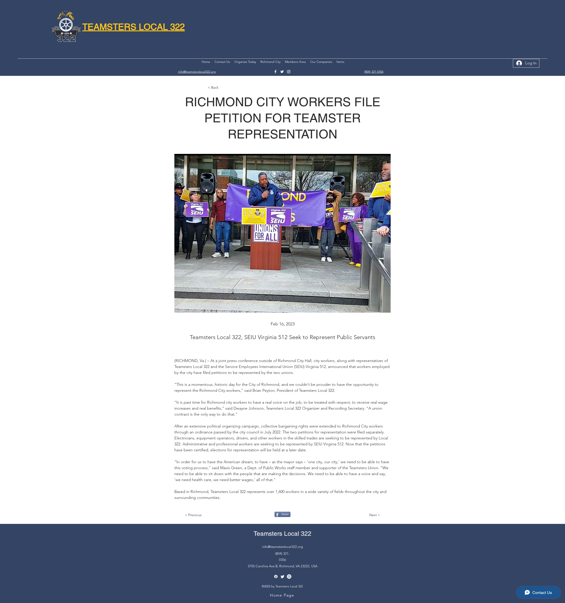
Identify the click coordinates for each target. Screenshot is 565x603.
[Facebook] (275, 71)
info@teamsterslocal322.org (282, 547)
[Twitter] (282, 71)
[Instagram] (288, 71)
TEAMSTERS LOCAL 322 (133, 27)
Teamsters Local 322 (282, 533)
